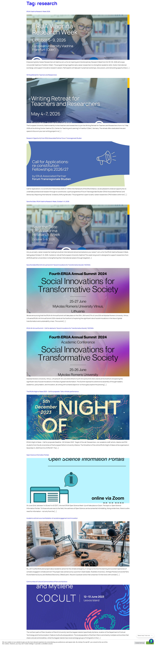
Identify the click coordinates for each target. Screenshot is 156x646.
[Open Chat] (151, 641)
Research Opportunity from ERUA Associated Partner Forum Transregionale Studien (54, 138)
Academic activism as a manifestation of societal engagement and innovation (52, 518)
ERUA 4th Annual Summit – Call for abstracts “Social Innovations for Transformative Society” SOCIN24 (60, 328)
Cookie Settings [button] (139, 643)
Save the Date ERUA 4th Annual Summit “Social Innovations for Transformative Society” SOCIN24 (58, 265)
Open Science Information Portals (38, 455)
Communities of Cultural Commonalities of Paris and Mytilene (47, 582)
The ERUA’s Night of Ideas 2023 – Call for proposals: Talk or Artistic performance (53, 391)
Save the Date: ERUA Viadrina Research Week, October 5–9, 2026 (48, 201)
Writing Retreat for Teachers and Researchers (42, 75)
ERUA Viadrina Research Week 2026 (38, 11)
